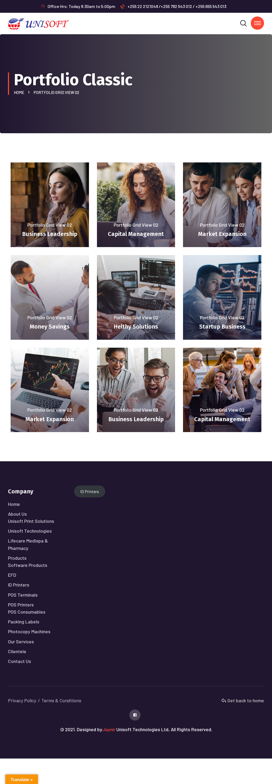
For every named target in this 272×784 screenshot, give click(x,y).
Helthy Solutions (136, 326)
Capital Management (136, 234)
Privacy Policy (22, 700)
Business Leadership (49, 234)
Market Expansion (222, 234)
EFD (12, 575)
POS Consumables (26, 612)
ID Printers (18, 585)
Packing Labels (23, 621)
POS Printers (21, 605)
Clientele (17, 651)
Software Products (27, 565)
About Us (17, 514)
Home (20, 92)
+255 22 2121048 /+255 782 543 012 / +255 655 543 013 (177, 6)
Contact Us (19, 661)
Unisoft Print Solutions (31, 521)
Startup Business (222, 326)
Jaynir (108, 729)
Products (17, 558)
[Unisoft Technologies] (38, 22)
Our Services (21, 641)
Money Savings (50, 326)
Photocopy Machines (29, 631)
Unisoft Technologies (30, 531)
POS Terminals (23, 595)
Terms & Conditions (61, 700)
